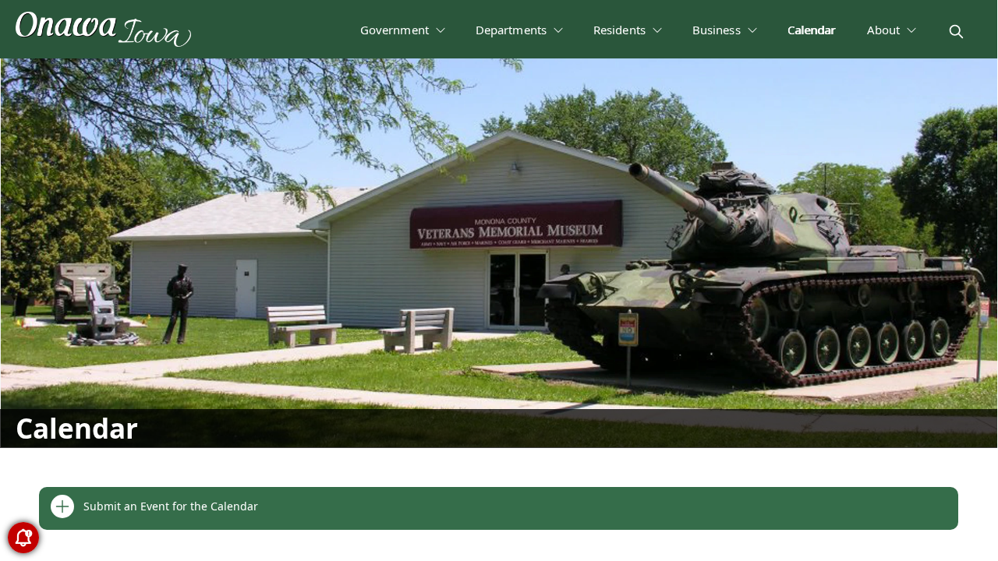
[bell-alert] (23, 537)
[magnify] (956, 31)
